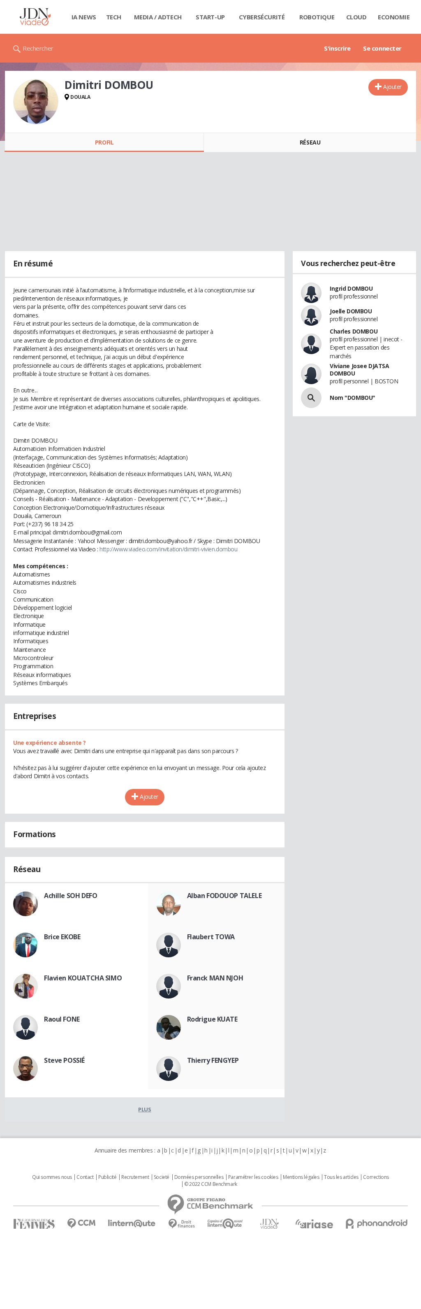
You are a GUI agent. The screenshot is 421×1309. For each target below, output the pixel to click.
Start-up (210, 17)
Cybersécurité (262, 17)
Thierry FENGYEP (213, 1060)
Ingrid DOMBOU (351, 288)
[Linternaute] (132, 1223)
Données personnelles (199, 1177)
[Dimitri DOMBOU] (35, 101)
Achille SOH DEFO (70, 895)
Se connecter (382, 48)
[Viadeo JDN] (269, 1224)
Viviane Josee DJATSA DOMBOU (359, 369)
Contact (84, 1177)
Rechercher (38, 48)
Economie (394, 17)
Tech (113, 17)
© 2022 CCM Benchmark (210, 1184)
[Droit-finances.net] (181, 1224)
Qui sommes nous (52, 1177)
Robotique (316, 17)
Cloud (356, 17)
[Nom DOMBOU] (311, 397)
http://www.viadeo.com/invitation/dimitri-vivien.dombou (168, 549)
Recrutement (135, 1177)
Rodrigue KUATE (212, 1019)
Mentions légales (301, 1177)
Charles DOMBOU (353, 331)
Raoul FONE (62, 1019)
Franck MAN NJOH (215, 977)
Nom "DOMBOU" (352, 397)
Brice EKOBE (62, 936)
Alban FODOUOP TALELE (224, 895)
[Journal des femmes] (34, 1224)
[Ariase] (314, 1223)
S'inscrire (337, 48)
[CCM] (81, 1223)
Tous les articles (341, 1177)
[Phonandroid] (377, 1223)
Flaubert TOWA (211, 936)
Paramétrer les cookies (253, 1177)
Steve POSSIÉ (64, 1060)
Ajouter (392, 87)
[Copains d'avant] (225, 1223)
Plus (144, 1109)
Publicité (107, 1177)
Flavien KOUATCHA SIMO (83, 977)
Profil (104, 142)
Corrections (376, 1177)
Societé (161, 1177)
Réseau (310, 142)
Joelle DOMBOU (351, 311)
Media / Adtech (158, 17)
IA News (84, 17)
